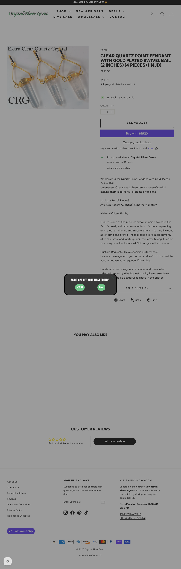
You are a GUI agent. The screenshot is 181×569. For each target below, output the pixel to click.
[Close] (113, 278)
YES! (80, 287)
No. (101, 287)
